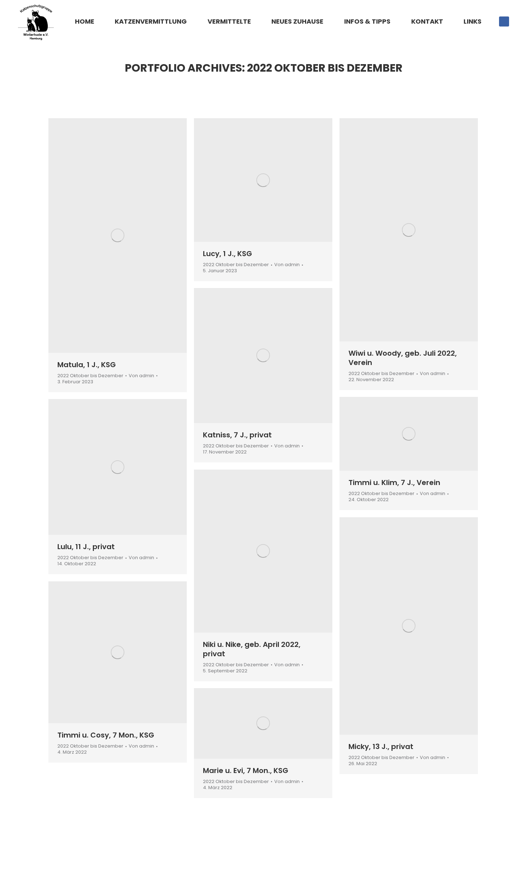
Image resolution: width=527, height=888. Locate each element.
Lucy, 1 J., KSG (227, 254)
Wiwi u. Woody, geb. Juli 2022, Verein (402, 358)
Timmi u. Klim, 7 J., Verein (394, 482)
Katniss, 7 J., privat (237, 435)
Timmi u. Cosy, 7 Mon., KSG (105, 735)
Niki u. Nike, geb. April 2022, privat (251, 649)
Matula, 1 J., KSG (86, 365)
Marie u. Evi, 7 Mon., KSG (245, 770)
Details (127, 235)
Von (141, 376)
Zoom (108, 235)
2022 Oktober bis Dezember (90, 375)
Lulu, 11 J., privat (86, 547)
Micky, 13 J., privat (380, 746)
